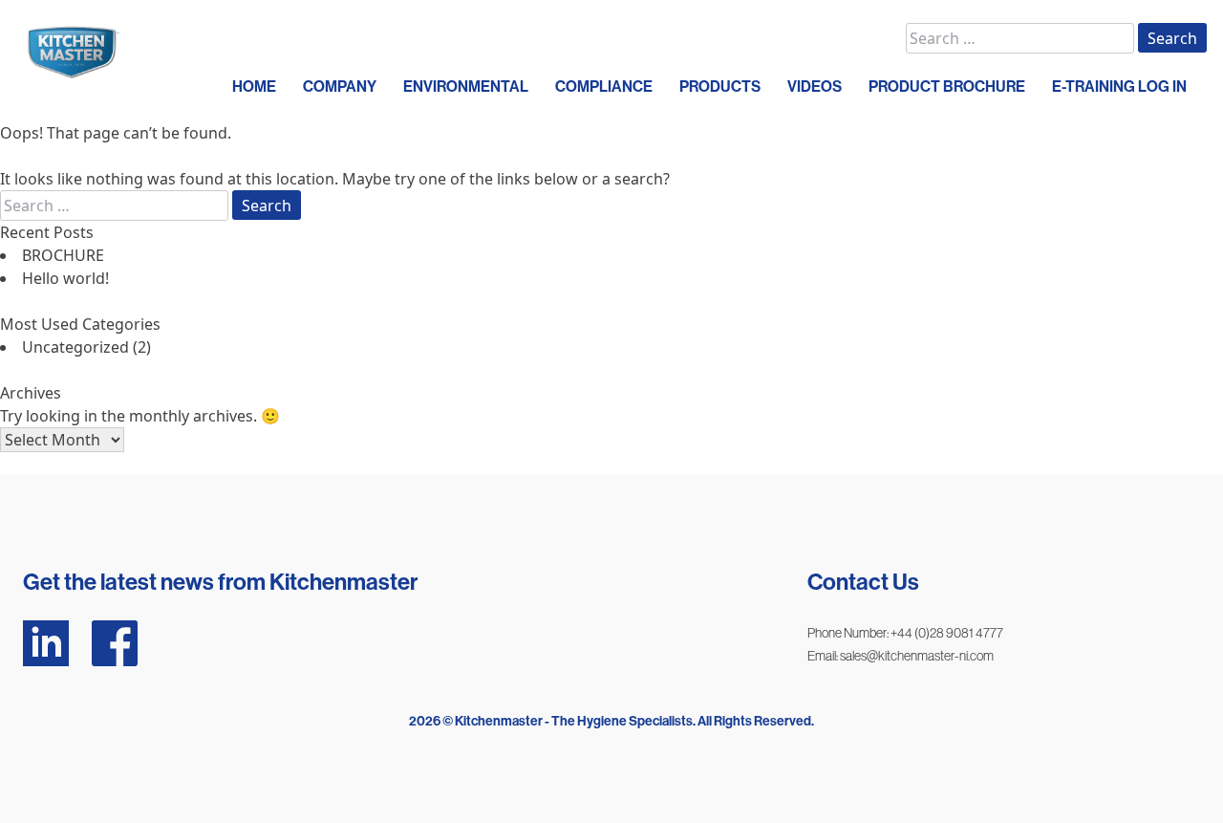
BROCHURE (63, 255)
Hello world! (65, 278)
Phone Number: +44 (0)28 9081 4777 (905, 632)
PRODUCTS (720, 86)
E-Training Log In (1119, 86)
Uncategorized (75, 346)
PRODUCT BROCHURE (947, 86)
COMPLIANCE (604, 86)
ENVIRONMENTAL (465, 86)
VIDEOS (814, 86)
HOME (254, 86)
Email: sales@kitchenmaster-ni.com (900, 655)
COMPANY (339, 86)
